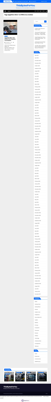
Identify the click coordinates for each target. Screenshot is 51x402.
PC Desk (36, 325)
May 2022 (36, 173)
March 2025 (37, 84)
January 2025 (37, 89)
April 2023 (37, 144)
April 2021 (37, 202)
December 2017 (38, 294)
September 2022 (38, 162)
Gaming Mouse (37, 306)
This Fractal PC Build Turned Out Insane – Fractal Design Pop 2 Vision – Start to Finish (40, 33)
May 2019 (36, 262)
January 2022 (37, 183)
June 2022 (37, 170)
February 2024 (37, 118)
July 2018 (36, 288)
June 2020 (37, 228)
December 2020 (38, 212)
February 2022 (37, 181)
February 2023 (37, 149)
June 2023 (37, 139)
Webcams (36, 346)
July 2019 (36, 257)
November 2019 (38, 246)
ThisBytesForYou (25, 5)
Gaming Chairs (37, 304)
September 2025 (38, 68)
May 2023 (36, 141)
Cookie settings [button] (46, 396)
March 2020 (37, 236)
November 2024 (38, 94)
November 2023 (38, 126)
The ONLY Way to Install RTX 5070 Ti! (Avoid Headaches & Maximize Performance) (40, 46)
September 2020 (38, 220)
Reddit (9, 11)
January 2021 (37, 210)
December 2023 (38, 123)
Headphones (37, 314)
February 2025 (37, 86)
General (36, 309)
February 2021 (37, 207)
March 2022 (37, 178)
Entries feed (37, 356)
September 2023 (38, 131)
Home (47, 393)
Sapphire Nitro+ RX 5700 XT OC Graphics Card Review (10, 39)
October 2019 (37, 249)
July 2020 (36, 225)
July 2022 (36, 168)
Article (36, 301)
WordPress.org (37, 361)
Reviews (29, 372)
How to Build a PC (38, 317)
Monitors (36, 322)
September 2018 (38, 283)
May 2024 (36, 110)
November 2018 (38, 278)
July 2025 (36, 73)
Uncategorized (37, 343)
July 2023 (36, 136)
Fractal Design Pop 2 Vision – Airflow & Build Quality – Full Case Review (40, 38)
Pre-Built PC (37, 327)
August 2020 (37, 223)
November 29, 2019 (8, 42)
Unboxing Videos (41, 372)
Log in (36, 353)
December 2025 (38, 60)
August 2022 (37, 165)
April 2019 (37, 265)
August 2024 (37, 102)
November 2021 (38, 189)
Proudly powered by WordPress (8, 393)
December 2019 (38, 244)
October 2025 (37, 65)
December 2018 (38, 275)
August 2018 (37, 286)
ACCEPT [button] (2, 398)
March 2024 (37, 115)
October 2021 (37, 191)
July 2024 (36, 105)
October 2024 (37, 97)
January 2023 (37, 152)
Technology (37, 338)
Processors (37, 330)
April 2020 (37, 233)
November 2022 (38, 157)
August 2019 (37, 254)
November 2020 (38, 215)
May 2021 (36, 199)
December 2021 (38, 186)
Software (36, 335)
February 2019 (37, 270)
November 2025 (38, 63)
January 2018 (37, 291)
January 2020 (37, 241)
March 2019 (37, 267)
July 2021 (36, 194)
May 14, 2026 (8, 378)
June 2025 (37, 76)
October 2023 (37, 128)
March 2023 (37, 147)
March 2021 (37, 204)
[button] (44, 11)
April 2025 (37, 81)
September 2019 (38, 252)
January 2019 (37, 273)
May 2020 (36, 231)
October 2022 (37, 160)
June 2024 (37, 107)
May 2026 (36, 55)
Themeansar (20, 393)
